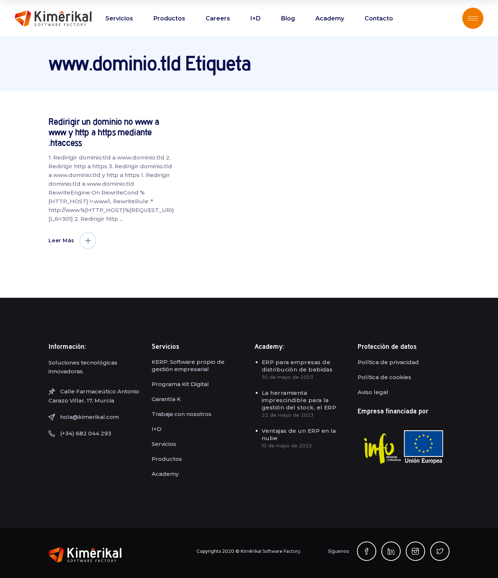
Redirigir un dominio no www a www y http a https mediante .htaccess (103, 132)
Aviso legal (373, 392)
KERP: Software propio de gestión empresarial (188, 365)
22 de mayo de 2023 (288, 415)
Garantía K (166, 399)
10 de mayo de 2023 (287, 445)
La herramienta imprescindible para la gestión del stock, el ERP (299, 400)
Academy (165, 473)
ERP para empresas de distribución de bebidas (297, 366)
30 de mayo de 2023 (287, 377)
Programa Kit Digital (180, 384)
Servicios (164, 443)
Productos (167, 458)
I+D (157, 428)
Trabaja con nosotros (181, 414)
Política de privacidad (388, 362)
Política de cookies (384, 377)
